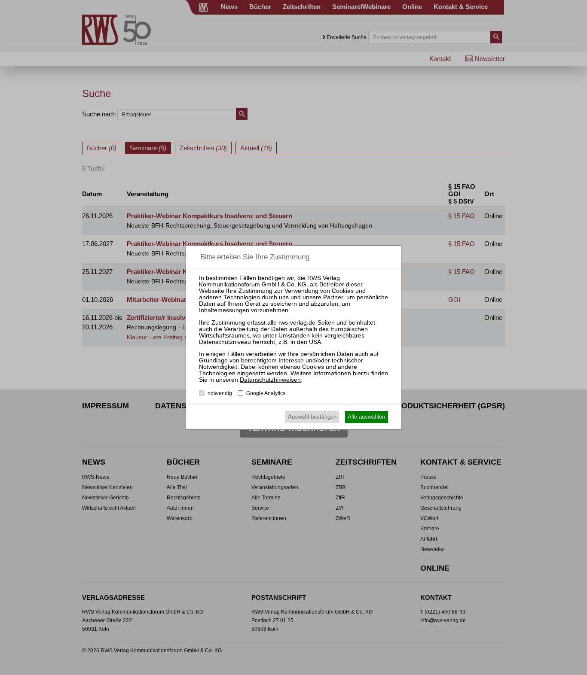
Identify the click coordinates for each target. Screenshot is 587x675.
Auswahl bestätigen (312, 417)
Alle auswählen (366, 417)
